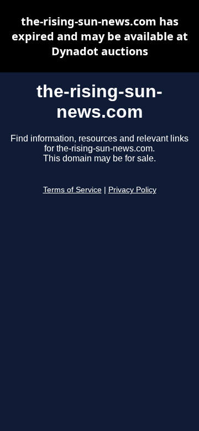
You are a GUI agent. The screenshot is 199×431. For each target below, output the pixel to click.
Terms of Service (72, 190)
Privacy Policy (132, 190)
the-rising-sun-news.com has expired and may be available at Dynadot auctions (100, 36)
